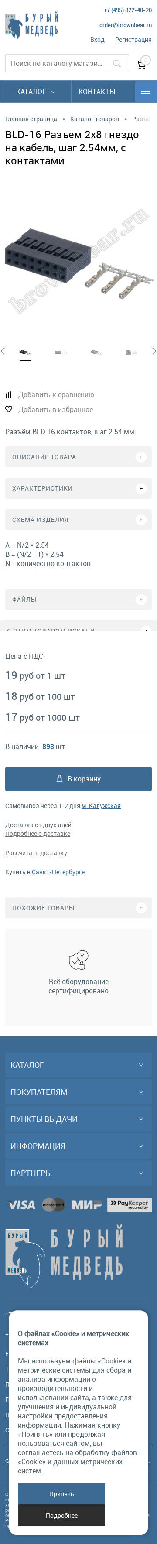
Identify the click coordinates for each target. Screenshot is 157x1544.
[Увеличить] (78, 261)
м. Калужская (101, 805)
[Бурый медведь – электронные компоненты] (31, 25)
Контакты (97, 91)
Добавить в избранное (55, 409)
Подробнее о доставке (37, 833)
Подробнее (62, 1515)
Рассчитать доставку (36, 853)
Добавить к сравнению (56, 394)
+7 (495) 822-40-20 (128, 10)
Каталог (32, 91)
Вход (97, 39)
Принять (61, 1493)
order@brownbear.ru (125, 25)
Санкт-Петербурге (58, 872)
